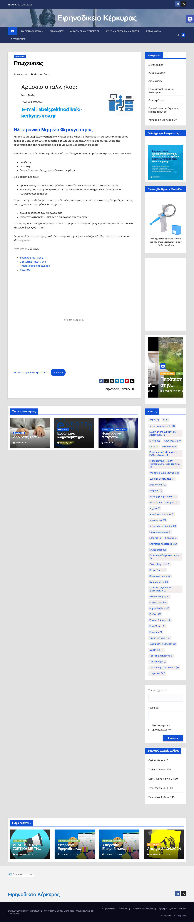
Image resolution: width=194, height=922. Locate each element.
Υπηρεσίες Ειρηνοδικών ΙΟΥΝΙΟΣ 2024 (69, 849)
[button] (190, 19)
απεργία (155, 490)
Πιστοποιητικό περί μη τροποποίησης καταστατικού (164, 464)
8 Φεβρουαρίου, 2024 (165, 391)
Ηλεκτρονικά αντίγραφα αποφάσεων (111, 437)
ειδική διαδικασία (160, 532)
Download (58, 372)
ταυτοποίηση (157, 661)
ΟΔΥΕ (154, 446)
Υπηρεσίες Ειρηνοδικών (162, 119)
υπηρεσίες (157, 673)
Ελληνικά (17, 874)
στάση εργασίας (159, 638)
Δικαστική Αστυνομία (162, 426)
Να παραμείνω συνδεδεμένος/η (161, 727)
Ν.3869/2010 (172, 440)
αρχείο (154, 508)
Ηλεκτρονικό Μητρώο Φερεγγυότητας (53, 130)
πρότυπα (155, 632)
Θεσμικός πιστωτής (31, 257)
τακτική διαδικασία (161, 655)
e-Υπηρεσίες (18, 39)
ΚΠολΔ (154, 440)
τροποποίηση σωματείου (164, 667)
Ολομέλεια (169, 446)
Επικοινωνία (153, 31)
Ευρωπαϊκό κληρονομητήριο (70, 435)
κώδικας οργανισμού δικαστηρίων (160, 589)
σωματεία (156, 649)
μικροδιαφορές (159, 596)
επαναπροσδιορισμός (163, 543)
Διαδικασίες (57, 31)
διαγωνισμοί (157, 520)
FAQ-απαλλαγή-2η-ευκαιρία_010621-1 (31, 372)
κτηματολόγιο (158, 582)
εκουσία (171, 538)
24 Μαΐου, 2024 (114, 854)
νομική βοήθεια (159, 608)
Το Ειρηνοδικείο (31, 31)
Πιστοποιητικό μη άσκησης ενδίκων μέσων (163, 454)
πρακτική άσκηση (160, 620)
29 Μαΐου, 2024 (24, 854)
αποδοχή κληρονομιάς (163, 496)
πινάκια (155, 614)
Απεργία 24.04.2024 (164, 848)
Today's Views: (157, 769)
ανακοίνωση (157, 484)
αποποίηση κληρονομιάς (164, 502)
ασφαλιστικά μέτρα (161, 514)
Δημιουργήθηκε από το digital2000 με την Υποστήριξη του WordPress (41, 911)
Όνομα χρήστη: (157, 690)
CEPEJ (154, 420)
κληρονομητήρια (160, 576)
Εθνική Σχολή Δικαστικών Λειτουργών (162, 433)
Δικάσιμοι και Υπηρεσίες (84, 31)
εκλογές (155, 538)
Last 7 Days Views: (159, 778)
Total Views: (155, 787)
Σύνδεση (173, 738)
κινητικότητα (157, 570)
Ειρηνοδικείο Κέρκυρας (97, 17)
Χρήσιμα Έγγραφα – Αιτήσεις (122, 31)
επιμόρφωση (157, 549)
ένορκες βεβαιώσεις (161, 478)
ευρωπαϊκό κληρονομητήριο (164, 557)
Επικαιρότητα (156, 100)
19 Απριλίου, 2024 (160, 854)
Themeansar (14, 913)
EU (165, 420)
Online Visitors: (157, 760)
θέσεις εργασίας (159, 564)
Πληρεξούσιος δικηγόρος (35, 265)
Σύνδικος (25, 269)
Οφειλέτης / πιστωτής (33, 261)
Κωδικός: (153, 707)
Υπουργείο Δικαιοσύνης (164, 473)
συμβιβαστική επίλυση (162, 644)
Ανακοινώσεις (156, 72)
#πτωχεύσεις (42, 74)
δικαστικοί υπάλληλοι (162, 526)
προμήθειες (157, 626)
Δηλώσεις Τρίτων (117, 389)
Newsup (86, 911)
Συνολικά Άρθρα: (159, 797)
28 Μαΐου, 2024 (69, 854)
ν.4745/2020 (158, 602)
